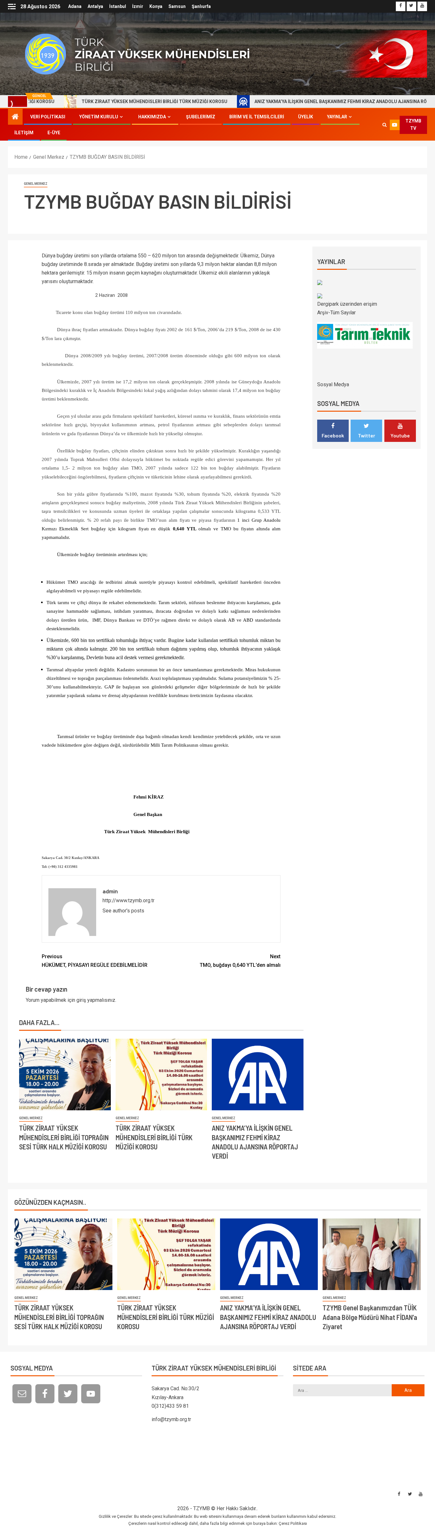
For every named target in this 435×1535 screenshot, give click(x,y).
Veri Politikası (47, 116)
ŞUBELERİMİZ (200, 116)
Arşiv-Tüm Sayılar (336, 313)
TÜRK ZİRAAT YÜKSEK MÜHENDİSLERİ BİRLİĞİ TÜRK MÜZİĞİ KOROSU (107, 101)
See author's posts (123, 911)
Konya (155, 6)
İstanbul (117, 6)
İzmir (137, 6)
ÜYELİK (305, 116)
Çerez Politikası (293, 1523)
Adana (75, 6)
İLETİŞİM (23, 132)
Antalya (95, 6)
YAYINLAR (337, 116)
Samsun (177, 6)
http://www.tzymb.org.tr (128, 900)
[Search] (384, 125)
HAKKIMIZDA (152, 116)
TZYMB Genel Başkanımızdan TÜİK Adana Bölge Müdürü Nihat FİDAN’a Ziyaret (370, 1316)
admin (110, 891)
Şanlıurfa (201, 6)
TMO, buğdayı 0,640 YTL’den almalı (240, 960)
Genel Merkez (35, 183)
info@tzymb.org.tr (171, 1419)
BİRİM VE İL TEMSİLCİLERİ (256, 116)
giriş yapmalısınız (95, 1000)
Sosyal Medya (333, 384)
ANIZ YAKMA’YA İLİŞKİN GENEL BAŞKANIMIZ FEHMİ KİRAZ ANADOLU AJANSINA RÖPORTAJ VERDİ (309, 101)
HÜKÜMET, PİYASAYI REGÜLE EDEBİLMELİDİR (94, 960)
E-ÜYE (53, 132)
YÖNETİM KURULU (98, 116)
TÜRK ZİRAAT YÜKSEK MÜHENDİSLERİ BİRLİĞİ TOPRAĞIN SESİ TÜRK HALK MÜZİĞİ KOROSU (64, 1137)
